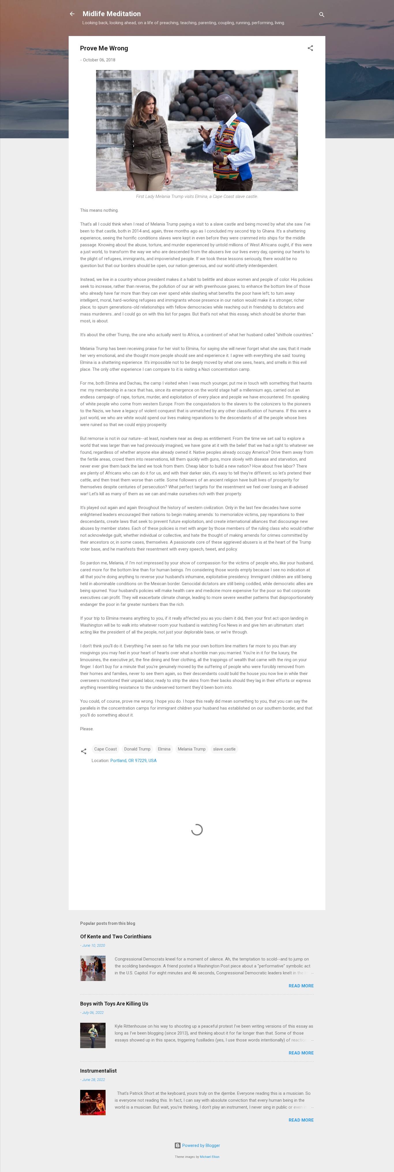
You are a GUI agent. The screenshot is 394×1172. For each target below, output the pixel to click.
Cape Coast (105, 749)
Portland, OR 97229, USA (133, 760)
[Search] (321, 15)
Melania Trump (192, 749)
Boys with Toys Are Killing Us (114, 1004)
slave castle (224, 749)
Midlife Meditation (111, 14)
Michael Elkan (209, 1157)
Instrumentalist (98, 1071)
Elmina (164, 749)
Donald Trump (137, 749)
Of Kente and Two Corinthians (115, 936)
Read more (301, 985)
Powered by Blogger (200, 1145)
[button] (310, 49)
